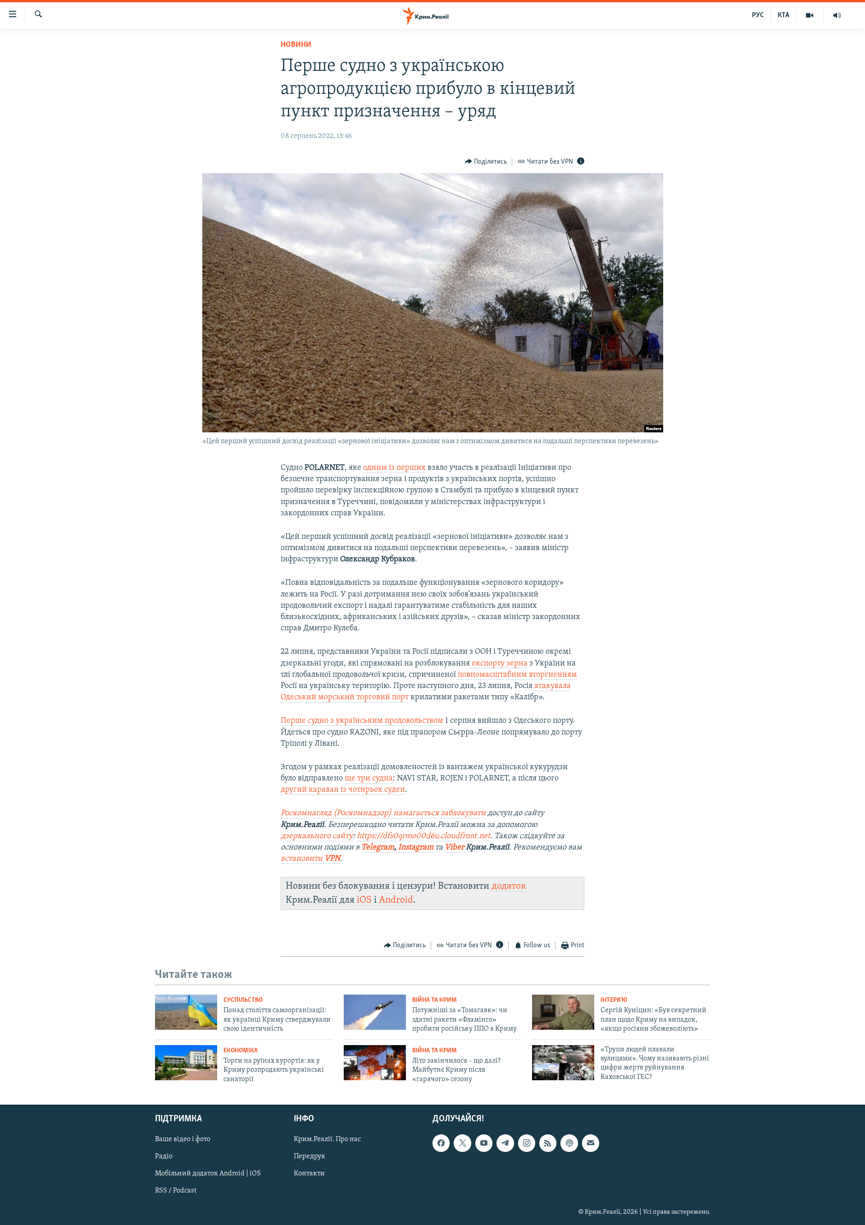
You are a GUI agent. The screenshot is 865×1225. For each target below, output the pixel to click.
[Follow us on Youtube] (483, 1143)
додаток (509, 886)
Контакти (309, 1173)
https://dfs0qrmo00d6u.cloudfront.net (423, 836)
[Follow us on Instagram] (526, 1143)
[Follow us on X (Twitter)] (462, 1143)
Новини (296, 45)
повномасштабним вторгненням (516, 675)
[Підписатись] (590, 1143)
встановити (310, 859)
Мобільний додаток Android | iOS (208, 1173)
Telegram (377, 848)
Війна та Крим (434, 1000)
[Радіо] (837, 15)
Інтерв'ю (614, 1000)
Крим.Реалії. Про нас (327, 1139)
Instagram (415, 848)
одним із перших (394, 468)
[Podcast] (569, 1143)
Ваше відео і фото (182, 1139)
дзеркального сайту (317, 836)
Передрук (309, 1156)
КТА (783, 15)
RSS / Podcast (175, 1190)
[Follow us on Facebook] (441, 1143)
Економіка (240, 1050)
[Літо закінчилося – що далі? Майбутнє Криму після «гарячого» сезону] (375, 1062)
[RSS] (547, 1143)
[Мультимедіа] (810, 15)
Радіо (164, 1156)
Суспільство (243, 1000)
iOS (364, 900)
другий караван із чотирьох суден (343, 790)
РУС (758, 15)
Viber (455, 848)
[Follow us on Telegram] (505, 1143)
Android (396, 900)
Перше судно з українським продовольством (362, 721)
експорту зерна (499, 664)
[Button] (486, 162)
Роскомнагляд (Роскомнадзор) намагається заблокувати (383, 813)
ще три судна (369, 779)
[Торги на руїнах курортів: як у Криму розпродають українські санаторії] (186, 1062)
